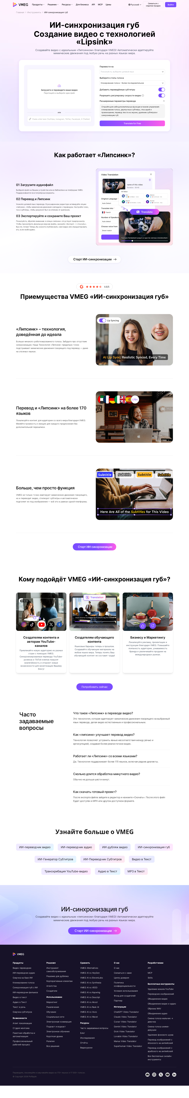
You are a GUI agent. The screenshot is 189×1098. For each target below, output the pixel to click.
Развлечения (52, 1007)
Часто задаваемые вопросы (94, 1028)
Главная (20, 12)
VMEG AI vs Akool (89, 1002)
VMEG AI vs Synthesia (90, 982)
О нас (116, 968)
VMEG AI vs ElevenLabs (91, 977)
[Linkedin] (174, 1075)
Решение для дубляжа (57, 976)
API (149, 968)
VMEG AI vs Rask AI (89, 1007)
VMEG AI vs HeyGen (90, 973)
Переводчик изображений (161, 994)
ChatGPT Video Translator (126, 1012)
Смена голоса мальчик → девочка (160, 1020)
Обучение (51, 1012)
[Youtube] (167, 1075)
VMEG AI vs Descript (90, 997)
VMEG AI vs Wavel (89, 1016)
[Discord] (147, 1075)
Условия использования (126, 991)
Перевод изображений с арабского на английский (160, 1050)
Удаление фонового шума (160, 1034)
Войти (171, 4)
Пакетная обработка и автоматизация (24, 1035)
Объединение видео (158, 999)
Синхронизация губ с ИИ (25, 987)
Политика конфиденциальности (124, 984)
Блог (82, 1033)
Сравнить (85, 963)
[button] (38, 4)
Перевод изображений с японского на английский (160, 1041)
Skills (150, 977)
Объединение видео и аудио (162, 1003)
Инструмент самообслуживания (56, 970)
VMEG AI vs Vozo (88, 1012)
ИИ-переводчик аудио (24, 973)
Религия (50, 1041)
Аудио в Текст (20, 1002)
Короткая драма (54, 1036)
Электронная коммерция (58, 1021)
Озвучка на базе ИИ (22, 977)
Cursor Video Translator (125, 1021)
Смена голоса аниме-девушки (158, 1028)
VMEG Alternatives (89, 968)
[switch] (161, 90)
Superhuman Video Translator (128, 1046)
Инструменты (34, 12)
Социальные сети (55, 1016)
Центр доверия (121, 977)
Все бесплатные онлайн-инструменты (160, 1058)
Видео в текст (20, 997)
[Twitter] (161, 1075)
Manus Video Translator (125, 1041)
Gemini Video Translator (125, 1026)
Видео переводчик (22, 968)
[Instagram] (154, 1075)
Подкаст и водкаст (56, 1026)
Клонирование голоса (23, 982)
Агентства (51, 986)
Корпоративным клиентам (59, 981)
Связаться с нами (123, 973)
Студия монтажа (21, 1028)
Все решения (52, 1046)
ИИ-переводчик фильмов (25, 992)
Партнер (118, 1000)
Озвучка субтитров (22, 1012)
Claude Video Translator (125, 1016)
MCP (150, 973)
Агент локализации (22, 1023)
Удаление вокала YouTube (160, 989)
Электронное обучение (57, 1031)
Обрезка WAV (154, 1008)
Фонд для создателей (124, 995)
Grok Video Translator (124, 1031)
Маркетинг (51, 1002)
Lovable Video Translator (126, 1036)
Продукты (18, 963)
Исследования (87, 1038)
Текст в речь (19, 1007)
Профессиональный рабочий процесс (23, 1043)
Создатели (51, 991)
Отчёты (84, 1042)
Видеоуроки (86, 1047)
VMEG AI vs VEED (88, 987)
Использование (54, 997)
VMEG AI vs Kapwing (90, 992)
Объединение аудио (158, 1013)
